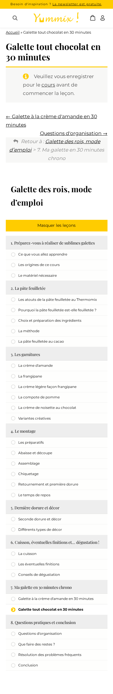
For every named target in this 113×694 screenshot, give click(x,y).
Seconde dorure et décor (39, 519)
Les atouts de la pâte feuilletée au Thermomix (57, 299)
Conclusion (28, 665)
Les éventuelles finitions (38, 564)
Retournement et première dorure (48, 484)
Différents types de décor (40, 529)
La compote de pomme (39, 397)
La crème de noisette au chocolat (47, 407)
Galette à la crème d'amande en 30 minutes (56, 598)
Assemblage (29, 463)
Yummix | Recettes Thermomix (56, 18)
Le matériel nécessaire (37, 275)
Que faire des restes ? (36, 644)
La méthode (28, 331)
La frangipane (30, 376)
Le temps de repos (34, 495)
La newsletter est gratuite (76, 4)
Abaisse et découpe (35, 453)
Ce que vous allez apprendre (42, 254)
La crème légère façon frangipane (47, 386)
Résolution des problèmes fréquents (49, 654)
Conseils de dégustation (39, 574)
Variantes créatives (34, 418)
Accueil (13, 32)
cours (48, 85)
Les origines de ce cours (39, 265)
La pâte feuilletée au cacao (41, 341)
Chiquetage (28, 474)
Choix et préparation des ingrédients (49, 320)
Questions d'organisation (71, 133)
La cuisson (27, 553)
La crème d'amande (35, 365)
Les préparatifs (31, 442)
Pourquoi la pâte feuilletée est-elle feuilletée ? (57, 310)
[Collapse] (56, 225)
